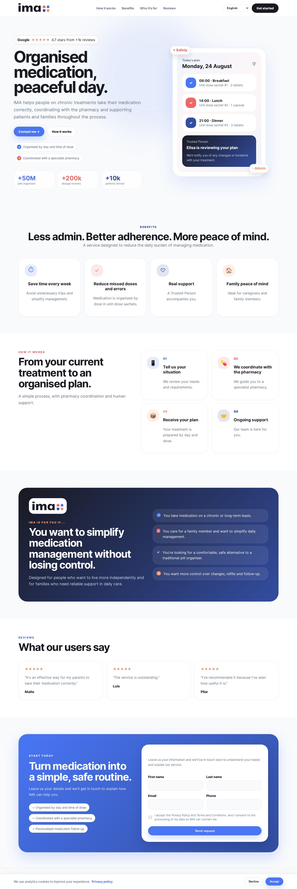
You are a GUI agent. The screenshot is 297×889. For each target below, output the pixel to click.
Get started (265, 8)
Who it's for (148, 8)
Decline (254, 881)
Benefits (128, 8)
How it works (106, 8)
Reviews (169, 8)
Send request (205, 831)
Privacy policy (102, 881)
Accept (274, 881)
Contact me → (29, 131)
